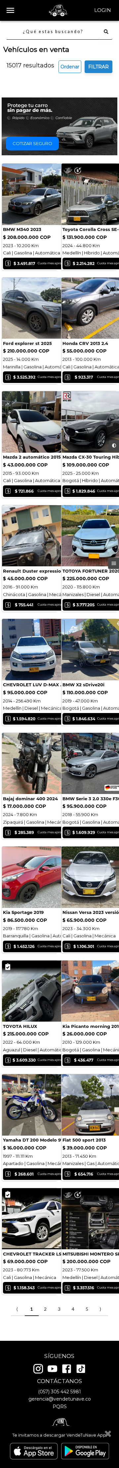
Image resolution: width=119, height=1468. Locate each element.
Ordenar (69, 67)
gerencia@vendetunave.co (59, 1399)
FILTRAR (98, 67)
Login (102, 10)
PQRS (60, 1407)
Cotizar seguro (32, 143)
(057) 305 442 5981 (59, 1392)
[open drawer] (10, 10)
